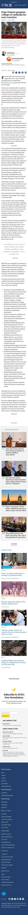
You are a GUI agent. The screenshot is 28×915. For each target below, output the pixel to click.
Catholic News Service (13, 578)
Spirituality (4, 783)
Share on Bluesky (13, 73)
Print (26, 73)
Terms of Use (14, 903)
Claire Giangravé (5, 667)
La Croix (16, 337)
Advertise (4, 807)
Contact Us (4, 854)
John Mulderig (5, 606)
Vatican (3, 570)
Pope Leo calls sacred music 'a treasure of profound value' (12, 574)
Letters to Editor (5, 862)
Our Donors (4, 827)
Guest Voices (11, 20)
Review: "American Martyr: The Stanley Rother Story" (13, 603)
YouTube (18, 899)
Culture (3, 598)
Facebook (15, 899)
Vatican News (7, 567)
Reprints (3, 867)
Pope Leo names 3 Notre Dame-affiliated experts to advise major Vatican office (16, 508)
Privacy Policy (5, 879)
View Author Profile (11, 54)
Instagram (20, 899)
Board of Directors (6, 885)
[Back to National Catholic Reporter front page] (8, 5)
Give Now (4, 814)
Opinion (3, 20)
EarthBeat (4, 793)
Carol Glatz (4, 578)
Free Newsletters (6, 842)
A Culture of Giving (6, 819)
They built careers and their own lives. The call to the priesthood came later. (16, 535)
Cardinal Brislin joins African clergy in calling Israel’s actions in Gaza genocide (13, 662)
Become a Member (6, 816)
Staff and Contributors (7, 882)
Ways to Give (4, 822)
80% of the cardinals (11, 82)
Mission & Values (6, 877)
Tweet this (15, 258)
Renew (19, 5)
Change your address (7, 865)
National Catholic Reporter (3, 893)
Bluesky (9, 899)
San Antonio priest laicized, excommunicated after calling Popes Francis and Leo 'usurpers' (16, 481)
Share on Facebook (16, 73)
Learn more (22, 64)
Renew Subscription (7, 837)
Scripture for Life (6, 786)
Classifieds (4, 802)
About (3, 874)
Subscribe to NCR (6, 834)
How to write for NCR (7, 857)
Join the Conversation (6, 63)
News (2, 657)
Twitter (12, 899)
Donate (16, 5)
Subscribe (24, 5)
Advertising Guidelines (6, 903)
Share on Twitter (19, 73)
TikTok (23, 899)
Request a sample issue (7, 847)
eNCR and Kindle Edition (8, 845)
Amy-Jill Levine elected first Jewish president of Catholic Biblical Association (15, 452)
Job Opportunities (6, 859)
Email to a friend (22, 73)
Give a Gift (4, 839)
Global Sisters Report (7, 795)
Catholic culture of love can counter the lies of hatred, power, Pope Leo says (14, 632)
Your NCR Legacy (6, 825)
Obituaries (4, 805)
